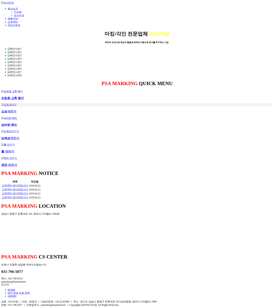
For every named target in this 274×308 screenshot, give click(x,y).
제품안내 (13, 18)
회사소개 (13, 8)
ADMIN (12, 296)
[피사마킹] (7, 2)
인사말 (18, 12)
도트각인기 (8, 111)
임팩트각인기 (10, 138)
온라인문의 (14, 25)
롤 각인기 (7, 151)
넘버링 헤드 (9, 124)
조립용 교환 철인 (12, 98)
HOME (11, 290)
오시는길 (19, 15)
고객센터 (13, 22)
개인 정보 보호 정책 (19, 293)
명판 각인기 (9, 165)
